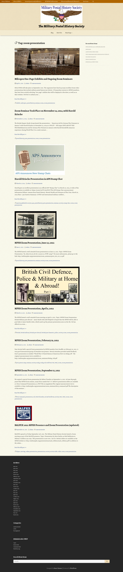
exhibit (18, 103)
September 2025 (16, 478)
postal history (31, 103)
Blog (52, 33)
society (61, 203)
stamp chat (67, 203)
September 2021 (16, 510)
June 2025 (15, 480)
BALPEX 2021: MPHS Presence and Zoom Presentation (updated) (47, 425)
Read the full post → (20, 99)
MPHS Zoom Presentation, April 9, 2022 (34, 308)
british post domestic (48, 333)
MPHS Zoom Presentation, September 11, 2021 (37, 370)
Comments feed (17, 547)
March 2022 (15, 504)
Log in (14, 542)
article (14, 528)
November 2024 (16, 482)
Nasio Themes (58, 568)
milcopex (23, 103)
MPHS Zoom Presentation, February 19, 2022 (37, 340)
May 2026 (15, 470)
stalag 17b (43, 363)
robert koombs (39, 397)
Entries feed (16, 545)
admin (27, 83)
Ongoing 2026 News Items (92, 62)
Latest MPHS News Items (92, 52)
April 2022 (15, 502)
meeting (23, 451)
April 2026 (15, 472)
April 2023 (15, 494)
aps (33, 203)
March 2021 (15, 514)
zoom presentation (49, 103)
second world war (49, 397)
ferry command (20, 397)
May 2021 (15, 512)
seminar (37, 103)
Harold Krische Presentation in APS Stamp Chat (39, 179)
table (59, 451)
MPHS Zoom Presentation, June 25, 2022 (34, 242)
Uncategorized (16, 531)
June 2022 (15, 500)
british (18, 333)
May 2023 (15, 492)
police (56, 333)
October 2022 (16, 496)
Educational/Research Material (70, 1)
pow (26, 138)
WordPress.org (16, 549)
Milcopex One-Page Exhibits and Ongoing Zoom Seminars (43, 79)
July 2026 (15, 466)
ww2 (60, 397)
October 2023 (16, 488)
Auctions (85, 1)
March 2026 (15, 474)
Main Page (68, 33)
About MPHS (17, 1)
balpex (18, 451)
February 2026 (16, 476)
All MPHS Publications (51, 1)
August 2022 (16, 498)
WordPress (73, 568)
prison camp (22, 363)
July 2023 (15, 490)
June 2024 (15, 484)
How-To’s (59, 33)
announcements (36, 83)
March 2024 (15, 486)
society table (53, 451)
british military (25, 333)
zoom (42, 103)
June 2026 (15, 468)
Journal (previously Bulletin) (33, 1)
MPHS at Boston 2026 (91, 59)
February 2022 (16, 506)
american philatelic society (23, 203)
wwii (56, 363)
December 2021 (16, 508)
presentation (31, 138)
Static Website (6, 1)
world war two (50, 363)
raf (34, 397)
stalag (38, 363)
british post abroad (35, 333)
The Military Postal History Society (61, 26)
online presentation (31, 451)
